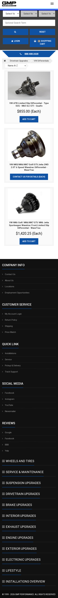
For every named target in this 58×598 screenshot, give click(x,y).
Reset (42, 32)
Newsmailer (10, 411)
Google (8, 432)
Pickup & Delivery (13, 365)
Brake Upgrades (19, 505)
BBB (7, 444)
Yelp (7, 450)
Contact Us (10, 274)
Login (17, 41)
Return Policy (11, 320)
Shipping (9, 326)
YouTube (9, 405)
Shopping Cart (45, 42)
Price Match (10, 332)
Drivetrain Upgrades (23, 494)
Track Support (11, 371)
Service (8, 359)
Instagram (9, 399)
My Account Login (13, 314)
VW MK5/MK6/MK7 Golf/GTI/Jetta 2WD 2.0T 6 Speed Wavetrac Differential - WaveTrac (29, 167)
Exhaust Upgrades (21, 527)
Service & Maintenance (25, 472)
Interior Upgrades (21, 516)
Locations (9, 286)
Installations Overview (25, 581)
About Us (9, 280)
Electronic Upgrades (23, 559)
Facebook (9, 393)
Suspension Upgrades (23, 483)
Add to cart (28, 119)
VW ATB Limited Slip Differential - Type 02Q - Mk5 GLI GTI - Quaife (29, 104)
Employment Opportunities (17, 292)
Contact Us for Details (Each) (29, 177)
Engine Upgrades (19, 537)
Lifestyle (13, 570)
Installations (10, 353)
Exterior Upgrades (21, 548)
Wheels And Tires (20, 461)
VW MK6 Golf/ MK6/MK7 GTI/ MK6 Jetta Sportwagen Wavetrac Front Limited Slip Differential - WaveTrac (29, 225)
